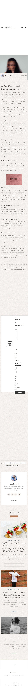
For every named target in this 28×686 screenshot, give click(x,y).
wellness (23, 463)
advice (12, 463)
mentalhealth (15, 465)
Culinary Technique (14, 540)
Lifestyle (7, 463)
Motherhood (8, 465)
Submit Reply (10, 342)
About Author (24, 75)
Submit (20, 392)
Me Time (17, 463)
